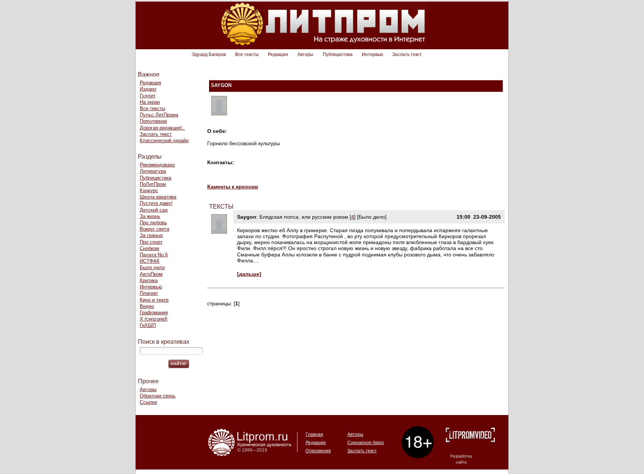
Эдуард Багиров (209, 54)
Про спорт (151, 242)
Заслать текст (407, 54)
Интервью (372, 54)
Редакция (278, 54)
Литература (153, 171)
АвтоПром (151, 274)
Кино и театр (154, 300)
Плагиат (149, 293)
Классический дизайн (164, 140)
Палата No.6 (154, 255)
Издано (148, 89)
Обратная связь (158, 396)
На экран (150, 102)
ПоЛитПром (153, 184)
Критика (149, 280)
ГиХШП (148, 325)
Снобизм (149, 248)
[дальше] (249, 274)
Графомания (154, 312)
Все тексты (247, 54)
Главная (314, 434)
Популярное (153, 121)
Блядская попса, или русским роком (303, 217)
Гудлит (147, 96)
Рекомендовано (157, 165)
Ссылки (148, 402)
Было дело (152, 267)
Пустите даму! (156, 203)
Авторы (305, 54)
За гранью (151, 235)
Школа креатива (158, 197)
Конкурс (149, 190)
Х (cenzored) (153, 319)
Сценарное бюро (365, 442)
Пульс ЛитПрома (159, 115)
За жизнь (150, 216)
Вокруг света (154, 229)
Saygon (246, 217)
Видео (147, 306)
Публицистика (338, 54)
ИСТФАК (150, 261)
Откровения (318, 450)
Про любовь (153, 222)
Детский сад (154, 210)
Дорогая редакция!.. (162, 128)
